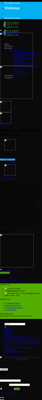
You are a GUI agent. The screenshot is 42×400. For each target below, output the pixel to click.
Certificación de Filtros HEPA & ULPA (19, 347)
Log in (17, 389)
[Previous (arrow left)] (1, 399)
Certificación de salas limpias (16, 337)
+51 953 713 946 (13, 3)
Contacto (8, 335)
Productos (8, 333)
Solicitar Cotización (7, 159)
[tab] (23, 178)
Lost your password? (8, 393)
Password (4, 385)
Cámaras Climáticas (12, 351)
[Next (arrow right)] (3, 399)
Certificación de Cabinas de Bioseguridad (21, 341)
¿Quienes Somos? (13, 303)
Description (9, 178)
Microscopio (5, 125)
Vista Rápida (5, 273)
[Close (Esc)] (1, 397)
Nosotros (8, 330)
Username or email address (11, 378)
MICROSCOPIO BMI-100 (10, 281)
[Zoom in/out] (3, 397)
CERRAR (4, 369)
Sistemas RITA (10, 349)
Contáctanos (11, 310)
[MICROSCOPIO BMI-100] (10, 150)
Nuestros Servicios (13, 305)
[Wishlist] (1, 30)
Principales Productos (14, 307)
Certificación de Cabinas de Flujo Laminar (21, 339)
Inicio (6, 328)
